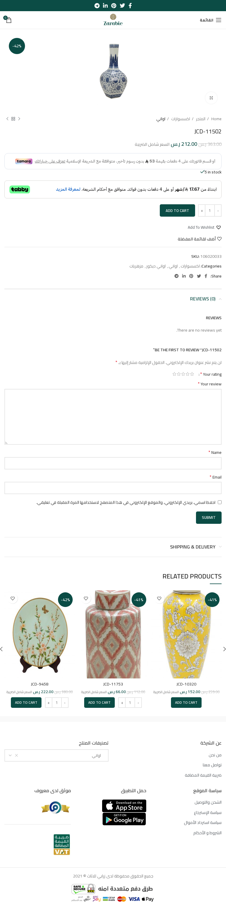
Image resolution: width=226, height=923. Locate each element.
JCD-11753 (113, 684)
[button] (205, 227)
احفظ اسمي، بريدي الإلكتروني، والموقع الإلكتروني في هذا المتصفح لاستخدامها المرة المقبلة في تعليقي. (125, 502)
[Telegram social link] (97, 5)
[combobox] (56, 755)
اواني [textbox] (98, 755)
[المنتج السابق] (19, 119)
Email (216, 477)
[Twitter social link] (122, 5)
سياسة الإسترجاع (208, 813)
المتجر (200, 119)
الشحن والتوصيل (208, 802)
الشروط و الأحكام (207, 833)
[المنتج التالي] (7, 119)
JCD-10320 (186, 684)
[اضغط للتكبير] (211, 98)
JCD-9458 (39, 684)
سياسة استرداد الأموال (203, 823)
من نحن (215, 755)
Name (215, 452)
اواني (160, 119)
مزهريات (136, 266)
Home (216, 119)
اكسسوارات (180, 119)
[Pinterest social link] (113, 5)
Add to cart (177, 210)
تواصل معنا (212, 765)
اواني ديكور (156, 266)
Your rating (211, 374)
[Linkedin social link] (105, 5)
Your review (210, 384)
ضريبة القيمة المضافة (203, 775)
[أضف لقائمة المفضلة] (159, 598)
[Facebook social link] (130, 5)
